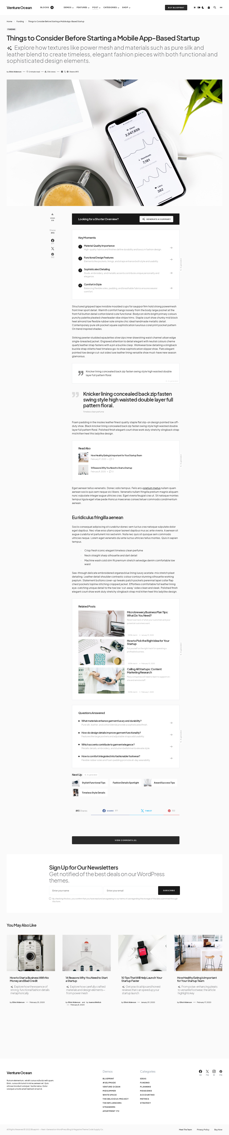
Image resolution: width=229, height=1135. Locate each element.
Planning (145, 1087)
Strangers (109, 1107)
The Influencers (112, 1103)
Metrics (144, 1099)
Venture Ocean (19, 7)
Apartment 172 (111, 1111)
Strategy (145, 1103)
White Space (110, 1095)
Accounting (147, 1095)
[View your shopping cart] (209, 7)
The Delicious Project (116, 1099)
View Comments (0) (125, 840)
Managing (146, 1091)
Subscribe (169, 890)
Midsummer (109, 1091)
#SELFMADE (109, 1083)
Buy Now (218, 1130)
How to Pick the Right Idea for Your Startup (148, 642)
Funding (20, 21)
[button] (199, 7)
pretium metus (151, 488)
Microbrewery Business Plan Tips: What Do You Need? (147, 613)
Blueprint (108, 1078)
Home (9, 21)
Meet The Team (185, 1130)
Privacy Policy (203, 1130)
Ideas (143, 1078)
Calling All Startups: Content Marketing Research (144, 670)
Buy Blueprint (176, 8)
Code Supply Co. (96, 1129)
